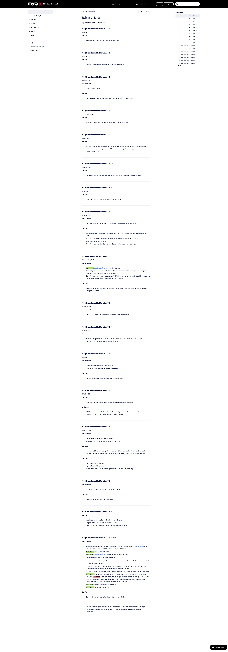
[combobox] (187, 4)
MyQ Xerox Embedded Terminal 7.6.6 (187, 42)
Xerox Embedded (90, 11)
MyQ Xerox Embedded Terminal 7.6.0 (187, 60)
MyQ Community (115, 4)
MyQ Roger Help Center (103, 4)
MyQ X (137, 4)
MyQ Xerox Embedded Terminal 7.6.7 (187, 39)
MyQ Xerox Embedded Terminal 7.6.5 (187, 45)
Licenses (33, 23)
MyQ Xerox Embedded (50, 4)
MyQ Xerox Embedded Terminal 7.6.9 (187, 33)
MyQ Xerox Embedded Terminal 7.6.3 (187, 51)
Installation (33, 19)
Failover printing (99, 554)
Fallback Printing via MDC (37, 46)
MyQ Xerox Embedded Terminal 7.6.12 (187, 25)
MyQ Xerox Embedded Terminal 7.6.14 (187, 19)
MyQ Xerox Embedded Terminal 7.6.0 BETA (187, 64)
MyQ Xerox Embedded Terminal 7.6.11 (187, 28)
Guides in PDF (34, 50)
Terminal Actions (35, 27)
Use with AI (144, 11)
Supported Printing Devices (37, 16)
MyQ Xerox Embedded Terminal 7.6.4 (187, 48)
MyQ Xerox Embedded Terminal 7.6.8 (187, 37)
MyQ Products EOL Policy (146, 4)
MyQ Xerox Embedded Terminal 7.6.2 (187, 54)
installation (139, 546)
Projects (33, 43)
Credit (32, 35)
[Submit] (177, 4)
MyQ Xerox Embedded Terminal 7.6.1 (187, 57)
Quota (32, 39)
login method (138, 574)
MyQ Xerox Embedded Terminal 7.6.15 (187, 16)
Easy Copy (97, 551)
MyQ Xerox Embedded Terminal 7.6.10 (187, 31)
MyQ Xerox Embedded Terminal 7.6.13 (187, 22)
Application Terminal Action (103, 268)
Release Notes (34, 12)
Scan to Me (33, 31)
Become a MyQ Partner (127, 4)
